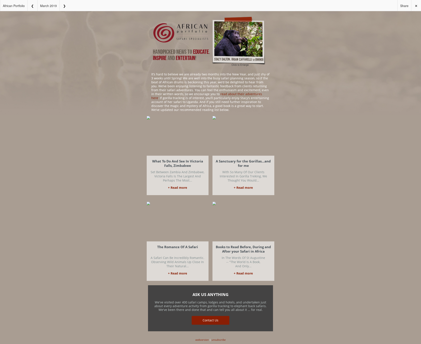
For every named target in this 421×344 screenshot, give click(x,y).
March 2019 (48, 6)
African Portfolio (14, 6)
